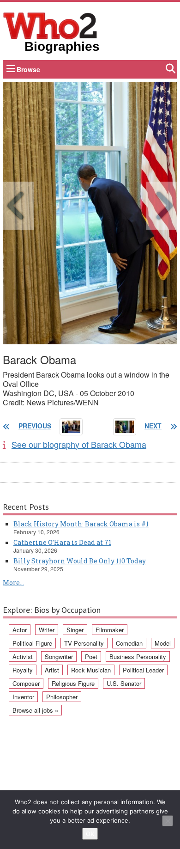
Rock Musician (91, 670)
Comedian (129, 643)
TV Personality (84, 643)
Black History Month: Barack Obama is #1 (81, 523)
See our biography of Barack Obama (79, 444)
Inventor (23, 696)
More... (13, 582)
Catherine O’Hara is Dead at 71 (62, 542)
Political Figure (32, 643)
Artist (52, 670)
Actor (19, 629)
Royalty (22, 670)
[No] (167, 820)
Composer (26, 683)
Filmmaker (110, 629)
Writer (46, 629)
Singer (75, 629)
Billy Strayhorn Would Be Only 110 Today (79, 560)
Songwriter (59, 656)
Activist (22, 656)
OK (90, 833)
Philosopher (62, 696)
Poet (91, 656)
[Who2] (50, 25)
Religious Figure (73, 683)
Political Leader (143, 670)
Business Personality (137, 656)
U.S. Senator (124, 683)
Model (163, 643)
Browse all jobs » (35, 710)
